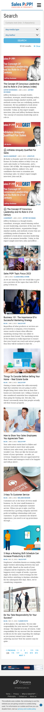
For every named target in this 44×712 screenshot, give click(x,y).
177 (17, 653)
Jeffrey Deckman (29, 218)
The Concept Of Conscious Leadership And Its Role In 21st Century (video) (21, 85)
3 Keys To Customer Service (16, 494)
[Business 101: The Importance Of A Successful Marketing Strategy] (22, 301)
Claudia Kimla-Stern (21, 277)
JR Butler (30, 156)
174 (36, 650)
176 (12, 653)
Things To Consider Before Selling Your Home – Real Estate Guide (22, 378)
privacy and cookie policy (27, 709)
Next (21, 655)
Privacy (16, 694)
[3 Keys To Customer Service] (22, 479)
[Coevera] (22, 682)
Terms (8, 694)
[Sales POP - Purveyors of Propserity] (22, 5)
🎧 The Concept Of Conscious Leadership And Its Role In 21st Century (18, 211)
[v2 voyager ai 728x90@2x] (22, 667)
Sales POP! (22, 323)
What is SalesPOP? (29, 694)
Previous (11, 650)
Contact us (23, 696)
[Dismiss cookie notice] (41, 705)
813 (26, 653)
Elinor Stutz (23, 621)
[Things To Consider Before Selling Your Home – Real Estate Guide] (22, 360)
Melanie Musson (24, 498)
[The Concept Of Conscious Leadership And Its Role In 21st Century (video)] (22, 68)
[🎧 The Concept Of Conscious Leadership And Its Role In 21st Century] (22, 193)
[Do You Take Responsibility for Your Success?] (22, 599)
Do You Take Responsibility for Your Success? (20, 616)
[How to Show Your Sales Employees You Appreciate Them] (22, 420)
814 (31, 653)
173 (31, 650)
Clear (38, 46)
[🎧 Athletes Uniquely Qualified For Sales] (22, 134)
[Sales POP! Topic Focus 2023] (22, 258)
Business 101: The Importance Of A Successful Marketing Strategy (20, 319)
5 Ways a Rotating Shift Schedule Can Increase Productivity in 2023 (21, 555)
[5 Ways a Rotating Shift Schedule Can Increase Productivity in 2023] (22, 537)
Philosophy (12, 696)
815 (36, 653)
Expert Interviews (10, 90)
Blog (5, 323)
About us (33, 696)
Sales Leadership (10, 156)
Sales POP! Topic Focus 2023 (17, 273)
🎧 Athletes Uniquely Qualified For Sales (20, 151)
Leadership (8, 218)
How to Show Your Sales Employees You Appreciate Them (20, 437)
